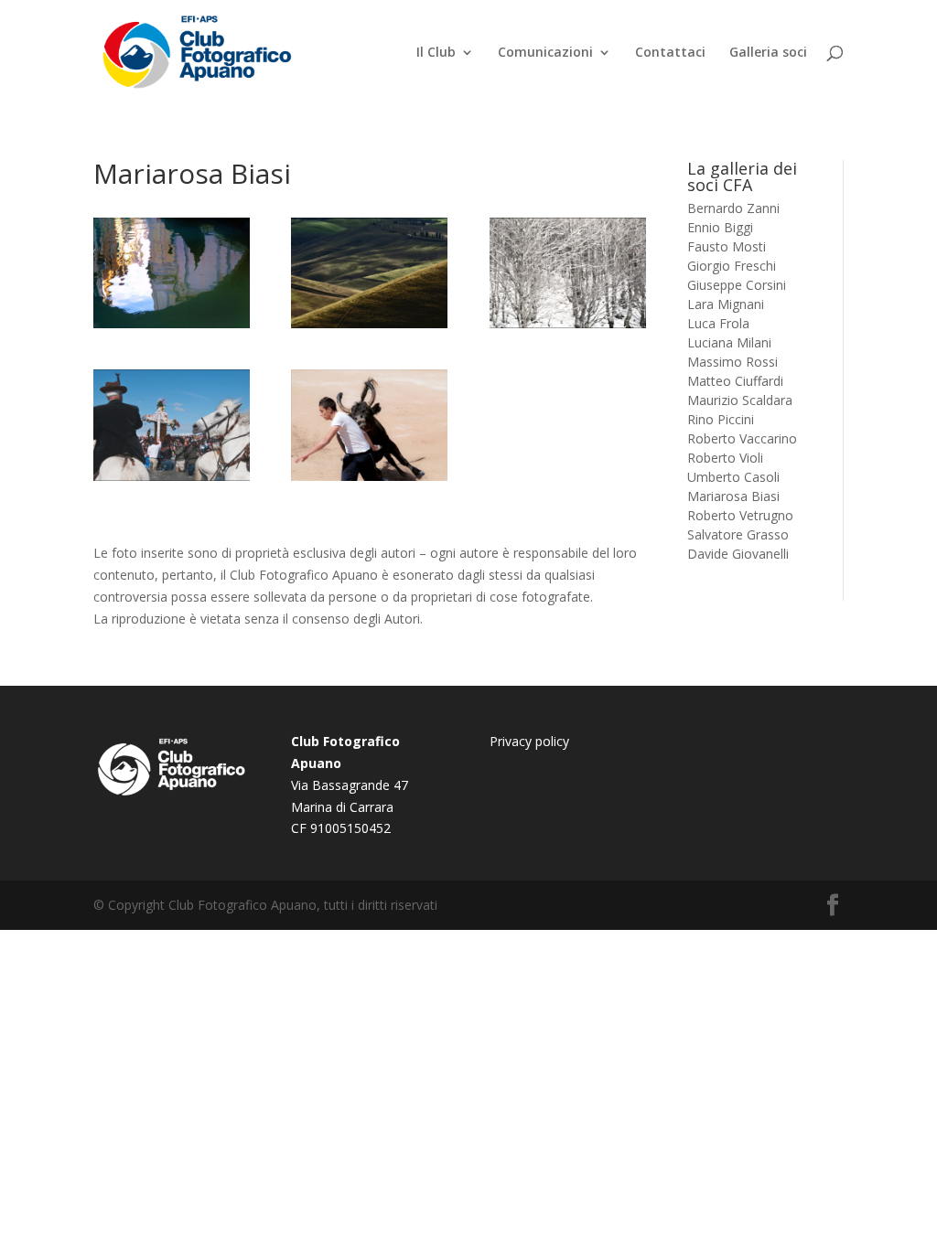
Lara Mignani (725, 304)
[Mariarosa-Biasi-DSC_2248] (171, 476)
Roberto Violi (725, 457)
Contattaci (670, 53)
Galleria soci (768, 53)
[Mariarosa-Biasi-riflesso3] (171, 323)
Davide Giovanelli (738, 553)
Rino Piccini (720, 419)
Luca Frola (718, 323)
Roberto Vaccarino (742, 438)
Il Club (436, 53)
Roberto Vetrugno (740, 515)
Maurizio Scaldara (739, 400)
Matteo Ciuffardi (735, 381)
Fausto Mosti (726, 246)
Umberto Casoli (733, 477)
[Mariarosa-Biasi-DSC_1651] (369, 476)
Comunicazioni (545, 53)
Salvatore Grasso (738, 534)
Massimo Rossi (732, 361)
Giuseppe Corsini (736, 285)
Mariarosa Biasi (733, 496)
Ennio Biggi (720, 227)
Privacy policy (529, 741)
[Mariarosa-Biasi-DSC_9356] (369, 323)
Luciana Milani (729, 342)
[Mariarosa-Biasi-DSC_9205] (568, 323)
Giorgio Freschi (731, 265)
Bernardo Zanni (733, 208)
